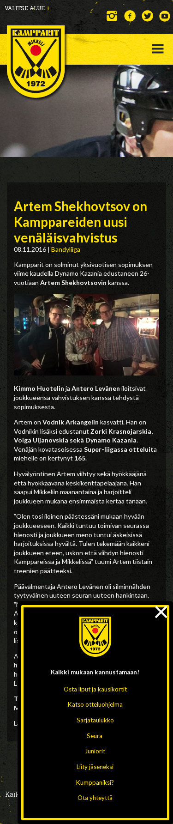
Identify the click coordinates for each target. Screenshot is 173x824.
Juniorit (95, 751)
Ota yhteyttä (95, 797)
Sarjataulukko (95, 720)
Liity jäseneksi (95, 766)
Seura (94, 735)
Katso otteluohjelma (95, 704)
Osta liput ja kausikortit (95, 689)
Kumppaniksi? (95, 782)
